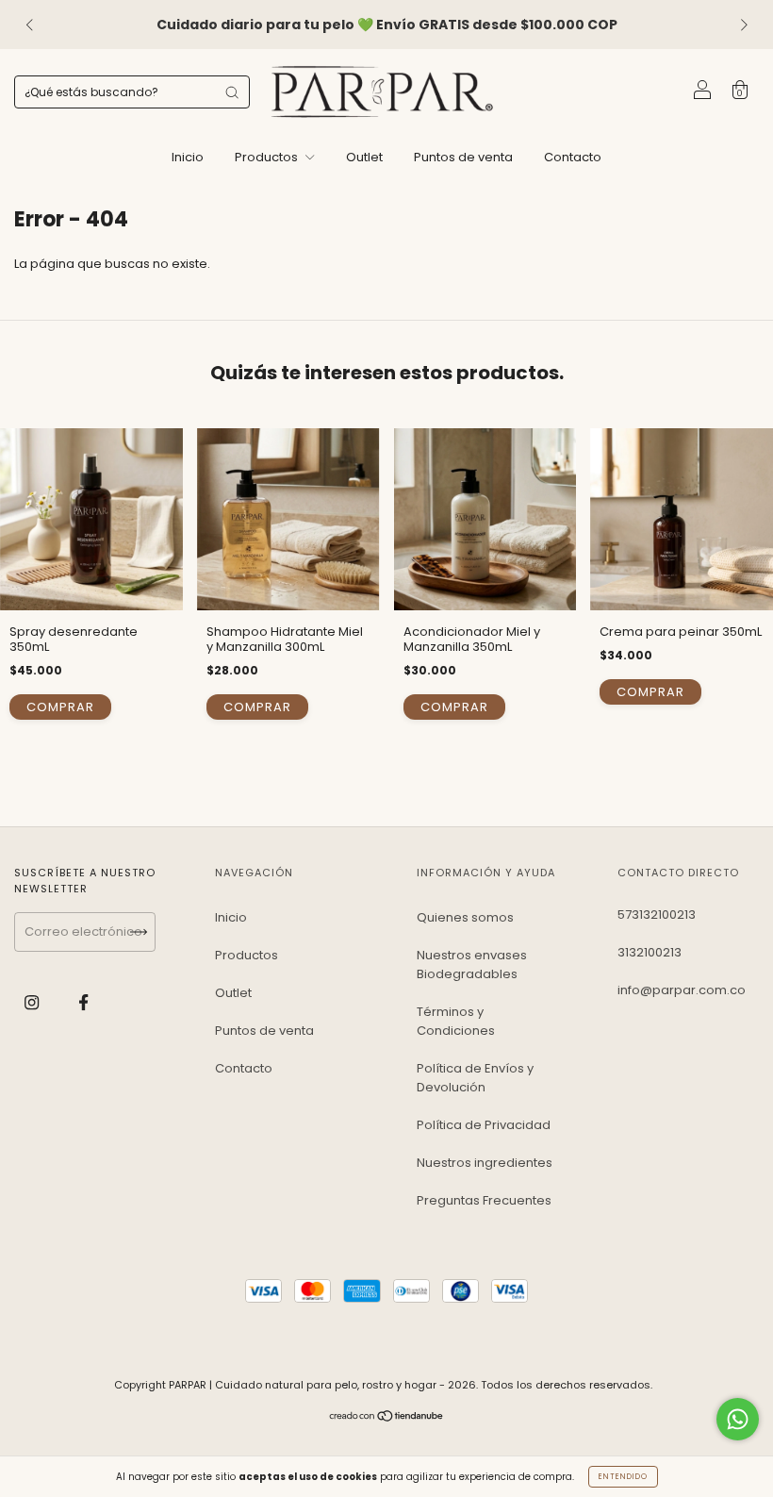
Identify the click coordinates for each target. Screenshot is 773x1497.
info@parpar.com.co (681, 990)
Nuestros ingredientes (484, 1163)
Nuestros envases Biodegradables (472, 964)
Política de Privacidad (484, 1125)
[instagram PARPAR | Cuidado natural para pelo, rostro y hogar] (33, 1002)
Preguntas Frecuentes (484, 1200)
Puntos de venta (463, 157)
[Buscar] (232, 92)
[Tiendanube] (387, 1417)
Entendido (623, 1477)
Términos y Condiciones (456, 1021)
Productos (268, 157)
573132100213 (656, 914)
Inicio (188, 157)
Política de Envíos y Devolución (475, 1077)
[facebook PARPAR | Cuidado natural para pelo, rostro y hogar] (83, 1002)
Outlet (364, 157)
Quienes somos (465, 917)
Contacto (572, 157)
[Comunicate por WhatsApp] (737, 1419)
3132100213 (649, 952)
